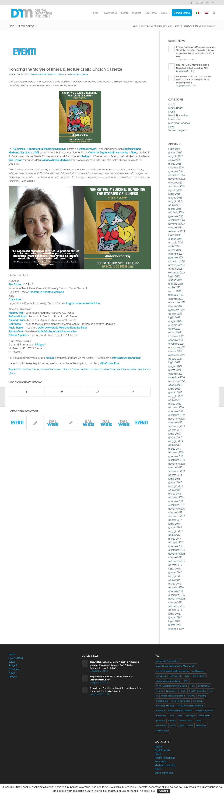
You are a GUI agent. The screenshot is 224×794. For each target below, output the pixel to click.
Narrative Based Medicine (113, 369)
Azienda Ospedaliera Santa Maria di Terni (175, 665)
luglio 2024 (174, 235)
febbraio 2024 (176, 253)
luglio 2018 (174, 478)
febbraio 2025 (176, 212)
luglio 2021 (174, 362)
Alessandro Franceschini (167, 660)
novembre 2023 (176, 265)
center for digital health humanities (172, 670)
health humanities (197, 690)
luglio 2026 (174, 148)
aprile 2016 (174, 580)
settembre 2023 (176, 272)
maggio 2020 (175, 396)
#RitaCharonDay (109, 363)
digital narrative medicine (168, 680)
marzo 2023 (174, 291)
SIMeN (181, 725)
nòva (172, 715)
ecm (192, 685)
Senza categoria (177, 130)
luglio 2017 (174, 523)
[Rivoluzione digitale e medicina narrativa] (2, 397)
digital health (198, 675)
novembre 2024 (176, 223)
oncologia (190, 715)
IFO (210, 690)
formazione (171, 690)
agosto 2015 (175, 609)
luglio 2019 (174, 433)
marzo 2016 (174, 583)
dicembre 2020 (176, 377)
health (183, 690)
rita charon (161, 725)
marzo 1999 (174, 624)
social (190, 725)
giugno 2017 (175, 527)
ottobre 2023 (175, 268)
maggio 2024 (175, 242)
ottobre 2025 (175, 182)
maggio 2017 (175, 531)
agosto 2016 (175, 564)
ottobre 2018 (175, 467)
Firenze (35, 369)
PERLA (199, 720)
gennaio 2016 (175, 591)
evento (159, 690)
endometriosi (204, 685)
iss (157, 695)
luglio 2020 (174, 388)
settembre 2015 (176, 606)
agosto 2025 (175, 190)
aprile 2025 (174, 205)
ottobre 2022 (175, 306)
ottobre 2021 (175, 351)
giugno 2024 (175, 238)
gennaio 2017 (175, 546)
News (61, 74)
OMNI (36, 152)
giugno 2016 (175, 572)
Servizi (12, 661)
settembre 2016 (176, 561)
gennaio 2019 (175, 456)
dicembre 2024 (176, 220)
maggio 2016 (175, 576)
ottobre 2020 (175, 385)
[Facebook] (191, 2)
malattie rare (162, 700)
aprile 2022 (174, 328)
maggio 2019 (175, 441)
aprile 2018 (174, 490)
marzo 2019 (174, 448)
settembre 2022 (176, 310)
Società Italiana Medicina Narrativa (57, 331)
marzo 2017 (174, 538)
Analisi (172, 104)
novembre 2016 (176, 553)
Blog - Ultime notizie (21, 26)
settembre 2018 (176, 471)
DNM (186, 680)
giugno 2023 (175, 279)
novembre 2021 (176, 347)
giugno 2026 (175, 152)
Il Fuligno (74, 369)
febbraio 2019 (176, 452)
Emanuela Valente (79, 74)
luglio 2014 (174, 621)
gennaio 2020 (175, 411)
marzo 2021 (174, 369)
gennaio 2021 (175, 373)
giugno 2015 (175, 617)
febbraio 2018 (176, 497)
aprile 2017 (174, 534)
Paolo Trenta (204, 715)
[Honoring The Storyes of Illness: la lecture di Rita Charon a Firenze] (80, 52)
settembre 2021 (176, 355)
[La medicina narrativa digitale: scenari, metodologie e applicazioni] (35, 423)
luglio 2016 (174, 568)
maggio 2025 (175, 201)
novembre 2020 (176, 381)
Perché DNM (16, 658)
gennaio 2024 (175, 257)
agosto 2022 (175, 313)
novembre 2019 (176, 418)
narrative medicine (136, 369)
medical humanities (181, 700)
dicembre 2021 (176, 343)
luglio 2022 (174, 317)
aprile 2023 (174, 287)
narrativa (160, 710)
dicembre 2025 (176, 175)
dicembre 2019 (176, 415)
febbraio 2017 (176, 542)
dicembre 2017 (176, 505)
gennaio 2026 (175, 171)
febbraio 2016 (176, 587)
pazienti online (185, 720)
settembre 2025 (176, 186)
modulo (50, 357)
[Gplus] (207, 2)
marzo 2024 (174, 250)
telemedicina (162, 730)
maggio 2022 (175, 325)
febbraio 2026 (176, 167)
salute (173, 725)
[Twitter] (196, 2)
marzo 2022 (174, 332)
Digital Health (175, 108)
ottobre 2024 (175, 227)
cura (187, 675)
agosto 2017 (175, 519)
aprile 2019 (174, 444)
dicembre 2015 (176, 595)
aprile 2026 (174, 160)
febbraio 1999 (176, 628)
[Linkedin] (202, 2)
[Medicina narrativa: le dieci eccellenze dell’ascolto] (70, 423)
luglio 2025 (174, 193)
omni (180, 715)
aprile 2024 (174, 246)
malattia (202, 695)
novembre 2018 (176, 463)
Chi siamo (14, 669)
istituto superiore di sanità (173, 695)
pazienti (172, 720)
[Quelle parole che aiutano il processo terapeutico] (123, 423)
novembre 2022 (176, 302)
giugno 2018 (175, 482)
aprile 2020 (174, 400)
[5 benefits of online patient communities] (221, 397)
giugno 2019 (175, 437)
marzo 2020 (174, 403)
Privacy (13, 676)
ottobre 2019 (175, 422)
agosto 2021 (175, 358)
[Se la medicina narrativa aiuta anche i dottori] (106, 423)
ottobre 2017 (175, 512)
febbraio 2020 (176, 407)
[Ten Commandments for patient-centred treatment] (88, 423)
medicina (197, 700)
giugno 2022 (175, 321)
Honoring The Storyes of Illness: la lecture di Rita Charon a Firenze (65, 69)
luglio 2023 (174, 276)
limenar (191, 695)
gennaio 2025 (175, 216)
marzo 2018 (174, 493)
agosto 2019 (175, 430)
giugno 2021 (175, 366)
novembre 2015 (176, 598)
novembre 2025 (176, 178)
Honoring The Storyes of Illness (54, 369)
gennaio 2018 (175, 501)
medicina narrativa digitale (190, 705)
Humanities (174, 119)
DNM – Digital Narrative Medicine (171, 685)
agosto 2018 (175, 475)
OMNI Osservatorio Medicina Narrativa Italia (62, 327)
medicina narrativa (89, 369)
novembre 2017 (176, 508)
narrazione (161, 715)
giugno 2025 (175, 197)
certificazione (198, 670)
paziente (160, 720)
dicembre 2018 (176, 459)
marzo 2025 (174, 208)
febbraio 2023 (176, 295)
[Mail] (212, 2)
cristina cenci (175, 675)
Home (142, 25)
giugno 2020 (175, 392)
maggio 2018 (175, 486)
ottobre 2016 (175, 557)
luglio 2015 (174, 613)
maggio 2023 (175, 283)
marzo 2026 (174, 163)
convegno (161, 675)
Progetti (13, 665)
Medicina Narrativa (47, 74)
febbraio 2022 (176, 336)
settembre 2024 (176, 231)
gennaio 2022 (175, 340)
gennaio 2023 (175, 298)
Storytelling (201, 725)
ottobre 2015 (175, 602)
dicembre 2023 (176, 261)
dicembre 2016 (176, 549)
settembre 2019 (176, 426)
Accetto (163, 790)
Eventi (150, 25)
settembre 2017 (176, 516)
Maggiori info (147, 790)
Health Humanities (178, 115)
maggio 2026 (175, 156)
